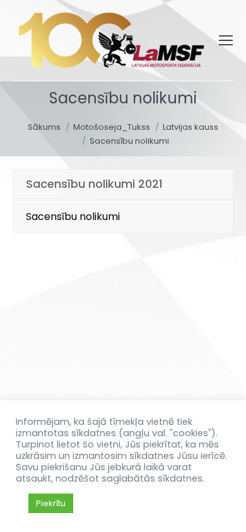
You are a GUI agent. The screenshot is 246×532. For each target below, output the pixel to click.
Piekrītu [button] (51, 503)
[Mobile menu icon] (225, 40)
